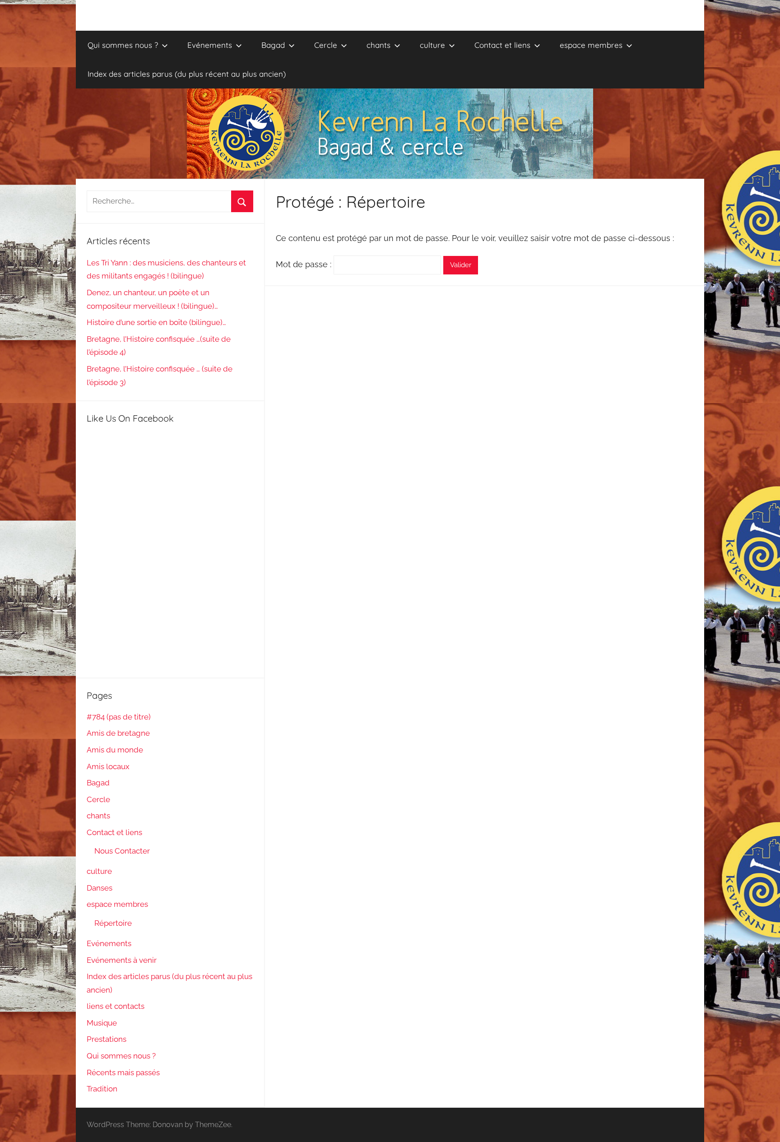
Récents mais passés (123, 1072)
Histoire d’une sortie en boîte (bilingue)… (156, 322)
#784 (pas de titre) (119, 716)
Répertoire (113, 923)
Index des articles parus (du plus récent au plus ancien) (187, 74)
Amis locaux (108, 766)
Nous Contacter (122, 850)
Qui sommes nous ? (123, 45)
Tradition (102, 1088)
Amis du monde (115, 749)
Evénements (209, 45)
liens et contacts (115, 1006)
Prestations (106, 1039)
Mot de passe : (305, 264)
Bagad (273, 45)
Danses (99, 887)
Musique (102, 1022)
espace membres (591, 45)
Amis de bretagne (118, 733)
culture (432, 45)
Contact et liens (502, 45)
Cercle (325, 45)
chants (378, 45)
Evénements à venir (122, 960)
